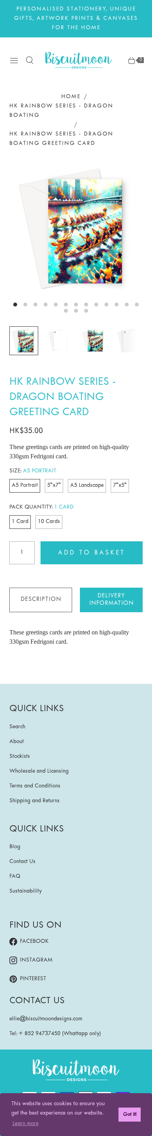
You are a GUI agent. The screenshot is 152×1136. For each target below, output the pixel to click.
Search (17, 726)
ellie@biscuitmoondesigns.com (45, 1019)
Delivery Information (111, 599)
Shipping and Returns (34, 800)
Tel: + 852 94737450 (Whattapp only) (55, 1033)
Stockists (19, 756)
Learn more (25, 1123)
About (16, 741)
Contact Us (22, 861)
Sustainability (25, 891)
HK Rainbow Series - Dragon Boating (61, 111)
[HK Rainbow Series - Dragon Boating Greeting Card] (76, 228)
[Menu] (14, 60)
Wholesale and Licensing (39, 771)
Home (71, 96)
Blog (14, 846)
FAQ (14, 876)
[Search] (29, 60)
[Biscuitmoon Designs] (78, 60)
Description (41, 599)
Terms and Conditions (34, 786)
